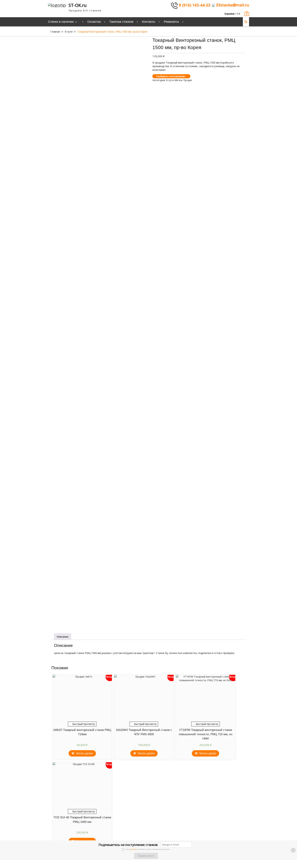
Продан (187, 80)
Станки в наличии (61, 21)
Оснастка (94, 21)
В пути (69, 31)
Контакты (148, 21)
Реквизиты (171, 21)
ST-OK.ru (78, 5)
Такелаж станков (121, 21)
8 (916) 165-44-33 (194, 5)
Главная (55, 31)
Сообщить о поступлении (170, 76)
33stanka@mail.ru (232, 4)
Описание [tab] (62, 636)
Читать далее (84, 753)
